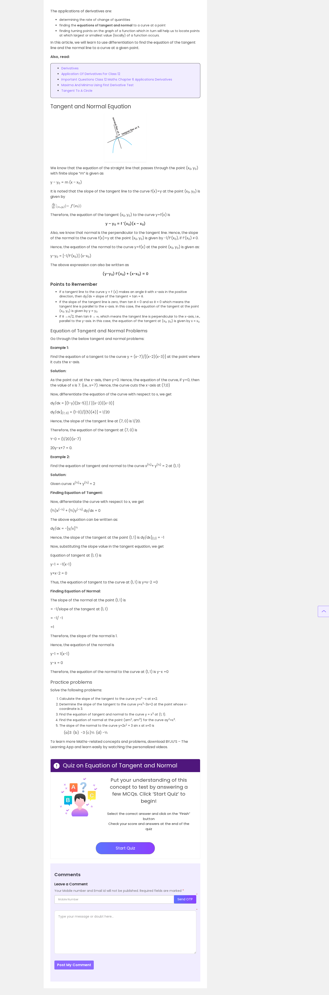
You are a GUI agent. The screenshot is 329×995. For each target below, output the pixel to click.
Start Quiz (125, 848)
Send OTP (185, 899)
